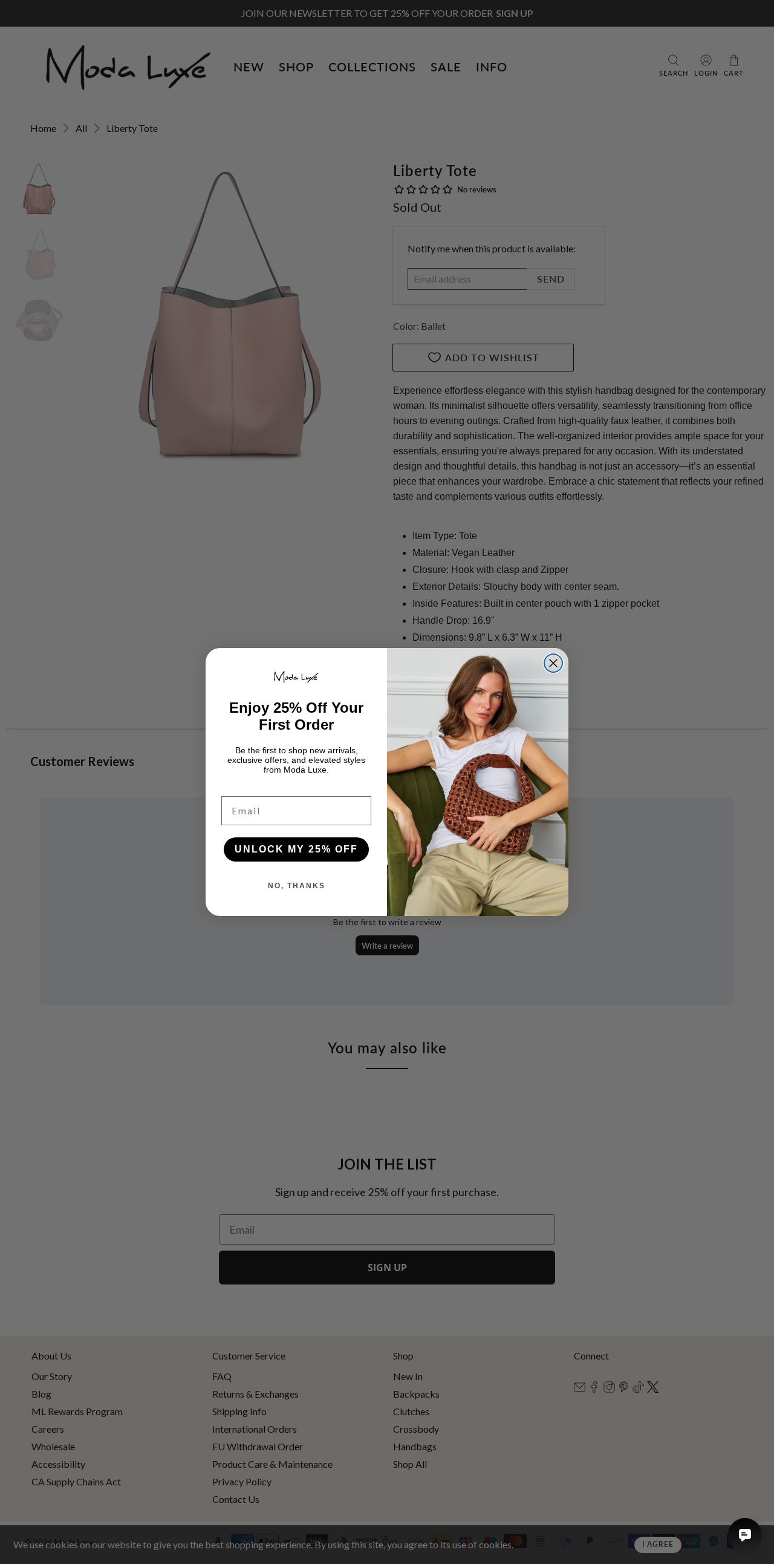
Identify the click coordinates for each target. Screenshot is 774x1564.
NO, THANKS (296, 886)
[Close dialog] (553, 663)
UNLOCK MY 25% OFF (296, 849)
